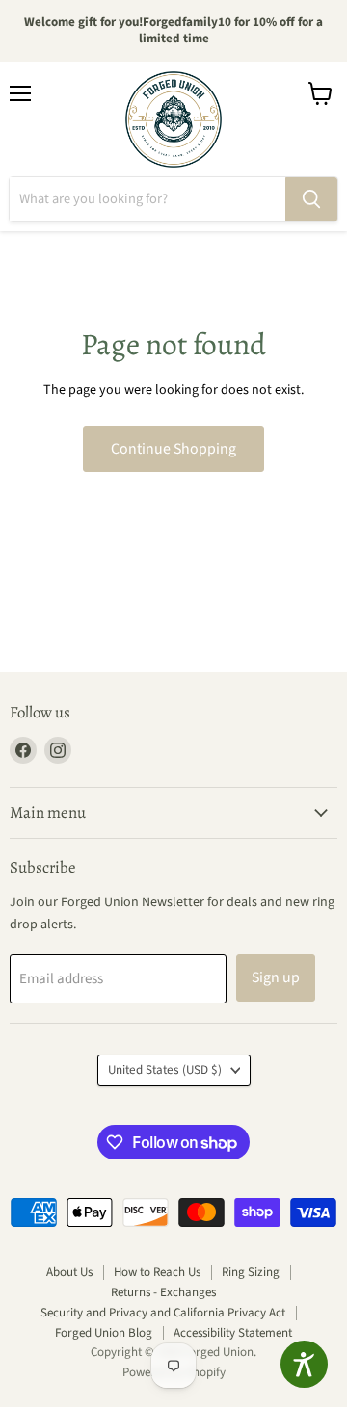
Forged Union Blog (103, 1333)
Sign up (276, 977)
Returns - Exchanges (163, 1292)
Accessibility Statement (233, 1333)
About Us (69, 1272)
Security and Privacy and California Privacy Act (162, 1312)
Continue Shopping (173, 448)
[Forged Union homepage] (173, 119)
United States (165, 1070)
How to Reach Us (157, 1272)
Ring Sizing (251, 1272)
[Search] (311, 199)
